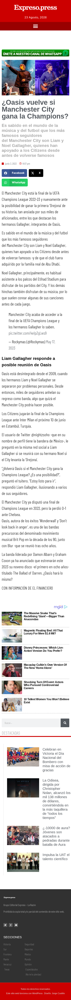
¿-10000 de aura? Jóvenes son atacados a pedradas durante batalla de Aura (56, 836)
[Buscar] (65, 723)
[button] (35, 26)
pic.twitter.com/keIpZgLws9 (28, 332)
